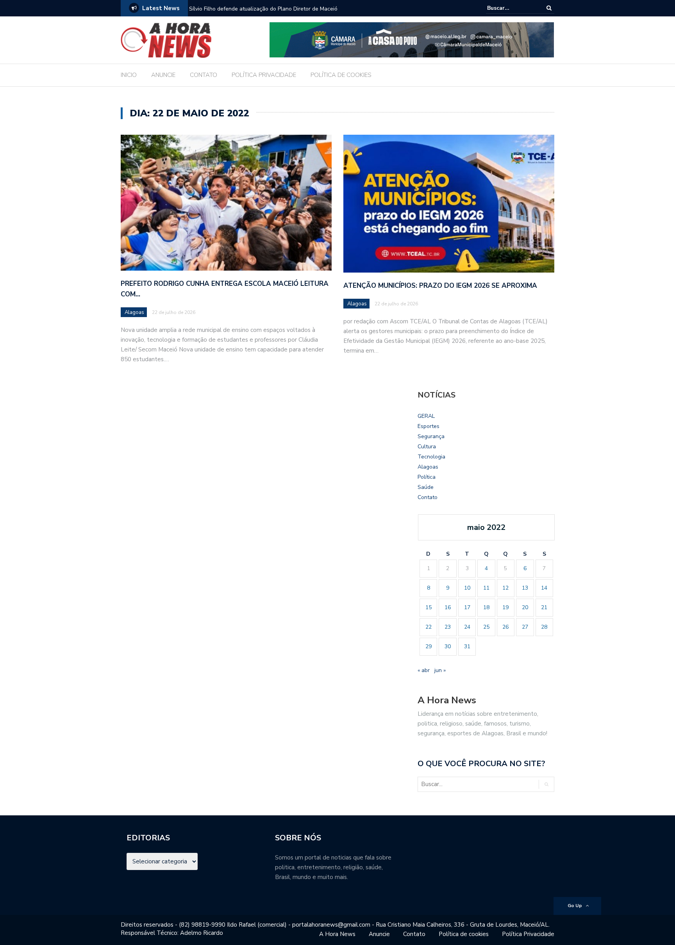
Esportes (428, 426)
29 (428, 646)
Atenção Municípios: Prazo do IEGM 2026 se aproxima (440, 285)
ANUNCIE (163, 75)
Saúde (426, 487)
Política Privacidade (528, 934)
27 (525, 627)
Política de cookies (464, 934)
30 (448, 646)
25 (486, 627)
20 (525, 607)
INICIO (129, 75)
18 (486, 607)
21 (544, 607)
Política (427, 477)
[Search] (549, 8)
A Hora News (337, 934)
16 (448, 607)
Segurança (431, 436)
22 (428, 627)
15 (428, 607)
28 (544, 627)
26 (505, 627)
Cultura (427, 446)
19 (505, 607)
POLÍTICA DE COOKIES (341, 75)
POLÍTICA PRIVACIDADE (264, 75)
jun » (440, 670)
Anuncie (379, 934)
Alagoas (134, 312)
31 (467, 646)
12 (505, 588)
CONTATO (203, 75)
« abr (424, 670)
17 (467, 607)
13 (525, 588)
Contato (428, 497)
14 (544, 588)
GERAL (426, 416)
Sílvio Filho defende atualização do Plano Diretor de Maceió (263, 8)
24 (467, 627)
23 (448, 627)
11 (486, 588)
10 (467, 588)
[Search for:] (511, 8)
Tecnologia (431, 456)
